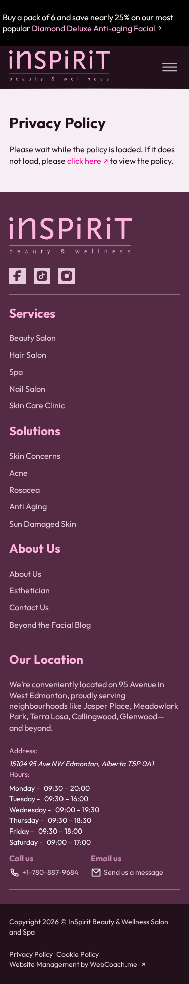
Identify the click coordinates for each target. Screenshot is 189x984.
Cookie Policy (77, 954)
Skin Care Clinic (37, 405)
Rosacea (24, 490)
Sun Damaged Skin (42, 524)
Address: (23, 750)
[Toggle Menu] (170, 67)
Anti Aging (28, 506)
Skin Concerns (34, 456)
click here (84, 161)
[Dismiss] (181, 9)
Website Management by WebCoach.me (73, 964)
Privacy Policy (31, 954)
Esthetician (29, 590)
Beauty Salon (32, 338)
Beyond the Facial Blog (50, 624)
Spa (16, 372)
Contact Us (29, 607)
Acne (18, 473)
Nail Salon (27, 389)
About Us (25, 573)
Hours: (19, 774)
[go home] (59, 79)
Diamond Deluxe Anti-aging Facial (93, 28)
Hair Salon (27, 355)
